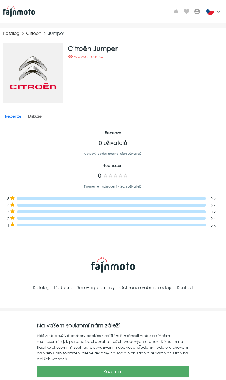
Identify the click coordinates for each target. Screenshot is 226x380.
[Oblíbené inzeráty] (186, 11)
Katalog (11, 33)
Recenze (13, 116)
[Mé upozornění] (176, 11)
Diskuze (35, 116)
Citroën (34, 33)
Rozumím (113, 371)
